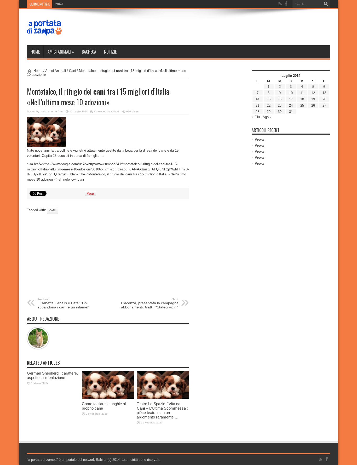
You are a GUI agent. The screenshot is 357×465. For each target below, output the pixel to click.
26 (313, 105)
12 (313, 93)
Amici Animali (61, 52)
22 (268, 105)
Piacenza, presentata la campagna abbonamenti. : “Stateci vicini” (150, 303)
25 (302, 105)
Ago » (267, 117)
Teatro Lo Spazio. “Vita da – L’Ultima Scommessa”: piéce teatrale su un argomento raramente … (162, 410)
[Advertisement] (108, 255)
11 (302, 93)
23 (279, 105)
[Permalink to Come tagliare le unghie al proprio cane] (108, 398)
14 (257, 99)
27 (324, 105)
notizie (110, 52)
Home (35, 52)
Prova (59, 4)
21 (257, 105)
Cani (72, 71)
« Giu (256, 117)
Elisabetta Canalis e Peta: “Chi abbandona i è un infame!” (63, 303)
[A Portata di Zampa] (44, 32)
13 (324, 93)
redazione (47, 111)
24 (291, 105)
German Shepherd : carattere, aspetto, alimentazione (52, 375)
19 (313, 99)
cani (52, 210)
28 (257, 112)
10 (291, 93)
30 (279, 112)
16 (279, 99)
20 (324, 99)
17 (291, 99)
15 (268, 99)
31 (291, 112)
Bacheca (89, 52)
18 (302, 99)
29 (268, 112)
